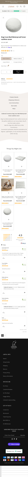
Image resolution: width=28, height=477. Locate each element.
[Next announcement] (25, 2)
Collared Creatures (11, 462)
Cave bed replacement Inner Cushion (7, 170)
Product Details (14, 97)
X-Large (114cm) (19, 62)
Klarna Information (8, 376)
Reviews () (4, 53)
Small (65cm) (6, 58)
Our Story (5, 386)
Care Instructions (14, 103)
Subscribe (22, 435)
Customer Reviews (7, 389)
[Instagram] (12, 439)
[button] (3, 6)
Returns (5, 369)
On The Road (6, 393)
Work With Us (6, 420)
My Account (6, 413)
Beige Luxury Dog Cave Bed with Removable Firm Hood (7, 197)
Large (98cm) (7, 62)
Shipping (5, 365)
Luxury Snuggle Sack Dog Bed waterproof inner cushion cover (20, 171)
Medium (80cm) (18, 58)
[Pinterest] (14, 439)
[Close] (0, 467)
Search (5, 358)
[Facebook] (16, 439)
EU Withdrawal (6, 424)
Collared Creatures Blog (9, 400)
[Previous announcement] (3, 2)
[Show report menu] (24, 258)
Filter (4, 245)
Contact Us (6, 409)
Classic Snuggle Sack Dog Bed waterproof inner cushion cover (20, 197)
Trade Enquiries (7, 416)
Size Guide (14, 105)
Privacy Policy (6, 372)
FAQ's (14, 108)
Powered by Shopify (20, 462)
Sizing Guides (6, 362)
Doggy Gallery (6, 396)
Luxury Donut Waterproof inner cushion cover (7, 223)
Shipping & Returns (14, 100)
